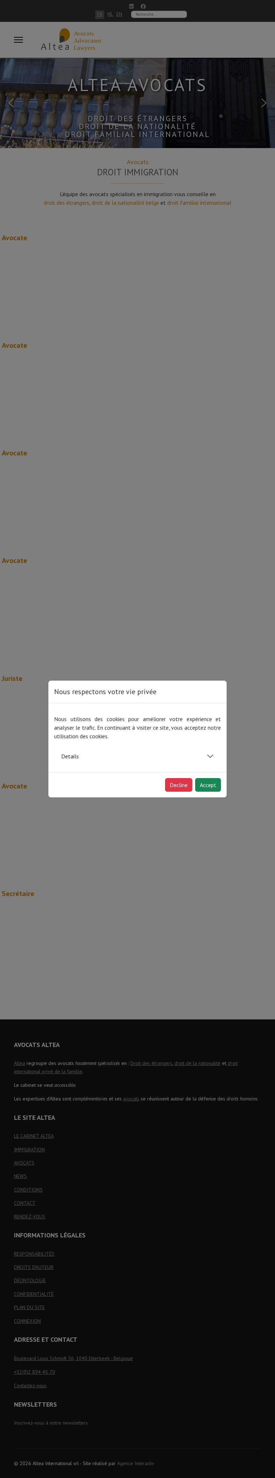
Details (70, 756)
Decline (179, 784)
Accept (208, 784)
